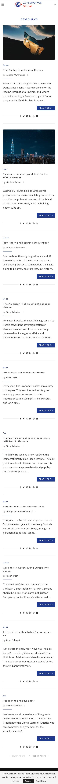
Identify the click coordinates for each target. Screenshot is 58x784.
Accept (28, 781)
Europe (6, 65)
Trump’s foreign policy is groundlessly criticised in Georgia (26, 439)
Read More (41, 781)
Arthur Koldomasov (15, 247)
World (5, 299)
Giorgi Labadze (13, 312)
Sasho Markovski (14, 705)
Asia (4, 433)
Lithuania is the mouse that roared (24, 372)
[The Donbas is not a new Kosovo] (29, 42)
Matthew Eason (13, 182)
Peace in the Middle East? (19, 700)
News (5, 169)
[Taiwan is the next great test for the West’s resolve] (29, 146)
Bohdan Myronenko (15, 74)
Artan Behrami (13, 640)
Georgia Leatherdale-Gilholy (19, 511)
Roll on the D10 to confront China (24, 506)
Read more (45, 108)
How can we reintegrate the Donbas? (26, 242)
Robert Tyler (12, 377)
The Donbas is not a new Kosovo (23, 70)
